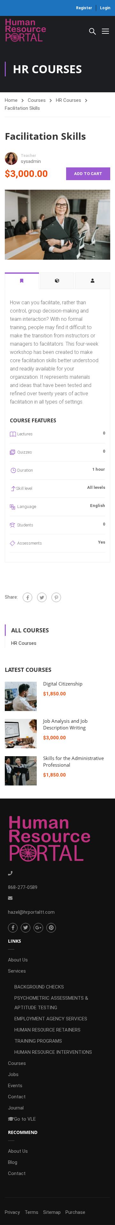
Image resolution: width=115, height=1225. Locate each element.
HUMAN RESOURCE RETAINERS (47, 1030)
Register (84, 8)
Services (17, 971)
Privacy (12, 1212)
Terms (31, 1212)
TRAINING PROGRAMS (38, 1041)
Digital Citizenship (62, 683)
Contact (17, 1097)
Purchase (75, 1212)
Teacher (28, 155)
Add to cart (88, 173)
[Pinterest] (56, 597)
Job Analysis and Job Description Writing (65, 724)
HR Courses (68, 100)
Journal (16, 1108)
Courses (37, 100)
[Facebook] (27, 597)
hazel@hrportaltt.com (31, 912)
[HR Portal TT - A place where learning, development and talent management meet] (25, 31)
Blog (12, 1162)
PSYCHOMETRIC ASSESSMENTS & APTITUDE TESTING (51, 1002)
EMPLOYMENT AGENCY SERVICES (50, 1019)
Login (105, 8)
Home (11, 100)
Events (15, 1085)
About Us (18, 960)
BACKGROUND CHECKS (39, 987)
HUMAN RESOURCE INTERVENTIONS (53, 1052)
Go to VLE (25, 1119)
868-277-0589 (22, 887)
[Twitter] (42, 597)
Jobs (13, 1074)
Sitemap (52, 1212)
